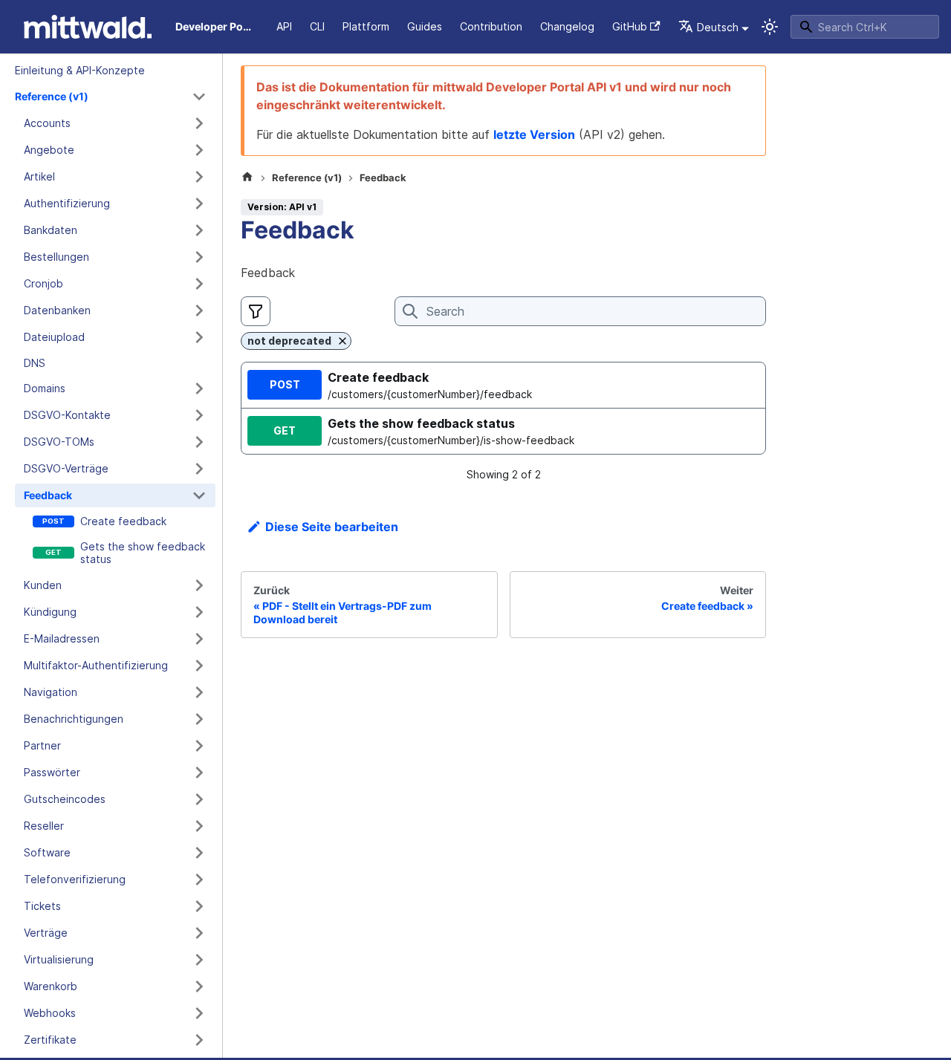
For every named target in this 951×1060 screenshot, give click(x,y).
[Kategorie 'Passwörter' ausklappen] (199, 772)
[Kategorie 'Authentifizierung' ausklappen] (199, 203)
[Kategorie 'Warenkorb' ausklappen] (199, 986)
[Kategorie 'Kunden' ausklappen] (199, 585)
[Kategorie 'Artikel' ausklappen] (199, 177)
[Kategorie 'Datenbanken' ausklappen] (199, 310)
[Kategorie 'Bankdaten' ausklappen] (199, 230)
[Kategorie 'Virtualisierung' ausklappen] (199, 960)
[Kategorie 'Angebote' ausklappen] (199, 150)
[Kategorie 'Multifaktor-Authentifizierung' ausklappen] (199, 665)
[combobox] (865, 27)
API (284, 26)
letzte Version (534, 134)
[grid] (503, 408)
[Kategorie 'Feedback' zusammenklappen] (199, 495)
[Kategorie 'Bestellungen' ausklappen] (199, 257)
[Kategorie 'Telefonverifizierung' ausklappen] (199, 879)
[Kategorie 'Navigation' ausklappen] (199, 692)
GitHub (629, 26)
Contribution (491, 26)
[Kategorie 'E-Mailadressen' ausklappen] (199, 639)
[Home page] (247, 178)
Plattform (366, 26)
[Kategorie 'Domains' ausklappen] (199, 388)
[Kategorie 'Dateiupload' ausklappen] (199, 337)
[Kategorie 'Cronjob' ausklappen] (199, 284)
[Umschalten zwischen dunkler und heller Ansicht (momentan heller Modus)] (770, 27)
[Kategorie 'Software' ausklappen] (199, 853)
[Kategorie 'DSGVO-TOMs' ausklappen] (199, 442)
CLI (317, 26)
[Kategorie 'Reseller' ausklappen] (199, 826)
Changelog (567, 26)
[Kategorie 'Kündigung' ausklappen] (199, 612)
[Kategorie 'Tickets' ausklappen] (199, 906)
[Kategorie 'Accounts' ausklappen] (199, 123)
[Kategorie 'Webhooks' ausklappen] (199, 1013)
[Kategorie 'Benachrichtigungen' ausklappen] (199, 719)
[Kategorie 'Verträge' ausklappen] (199, 933)
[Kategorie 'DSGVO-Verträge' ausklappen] (199, 469)
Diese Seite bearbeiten (331, 526)
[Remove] (342, 341)
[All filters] (255, 311)
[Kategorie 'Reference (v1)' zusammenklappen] (199, 96)
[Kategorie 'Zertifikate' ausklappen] (199, 1040)
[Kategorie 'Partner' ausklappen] (199, 746)
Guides (424, 26)
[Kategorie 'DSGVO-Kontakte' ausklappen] (199, 415)
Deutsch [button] (718, 27)
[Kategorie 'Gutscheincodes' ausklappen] (199, 799)
